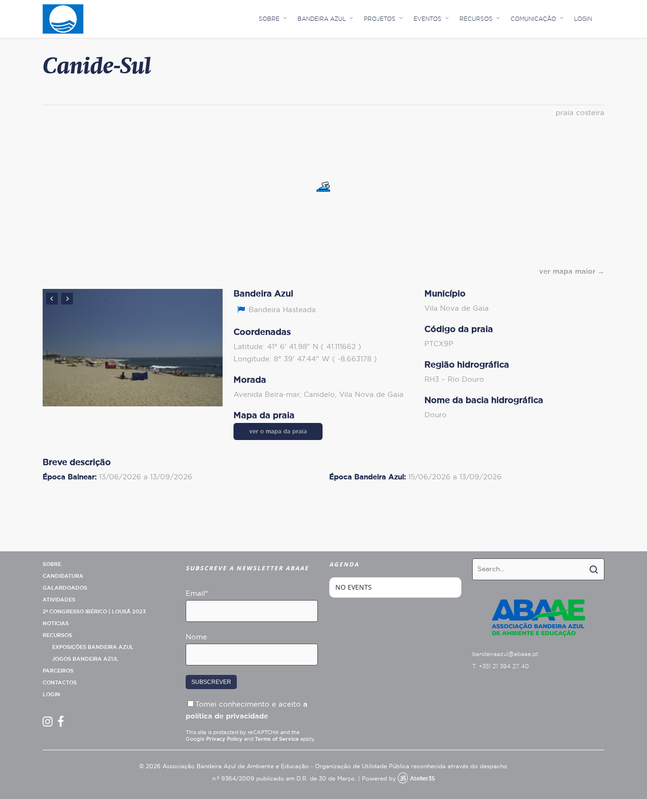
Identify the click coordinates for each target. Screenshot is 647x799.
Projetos (379, 19)
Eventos (427, 19)
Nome (196, 637)
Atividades (59, 599)
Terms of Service (277, 739)
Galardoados (65, 588)
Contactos (60, 682)
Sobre (269, 19)
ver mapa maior (567, 271)
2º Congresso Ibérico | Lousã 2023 (94, 611)
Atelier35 (422, 778)
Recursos (476, 19)
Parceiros (58, 670)
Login (583, 19)
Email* (197, 593)
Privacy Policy (224, 739)
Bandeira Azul (321, 19)
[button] (323, 187)
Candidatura (63, 576)
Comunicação (533, 19)
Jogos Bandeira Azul (85, 659)
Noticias (56, 623)
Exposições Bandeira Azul (93, 647)
